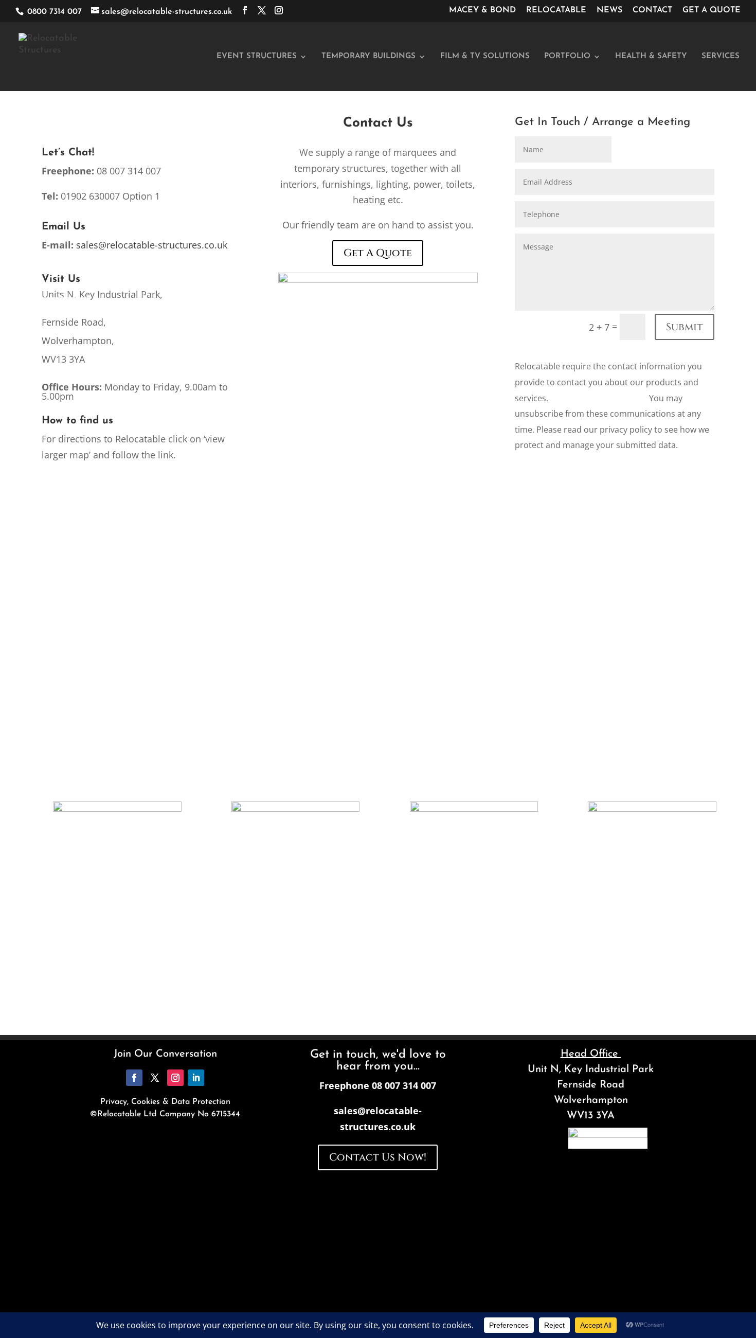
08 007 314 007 (404, 1085)
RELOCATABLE (556, 10)
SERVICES (720, 56)
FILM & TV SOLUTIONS (485, 56)
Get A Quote (378, 253)
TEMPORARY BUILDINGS (368, 56)
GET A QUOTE (711, 10)
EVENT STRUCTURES (257, 56)
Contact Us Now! (377, 1157)
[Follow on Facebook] (134, 1077)
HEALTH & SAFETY (651, 56)
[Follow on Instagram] (175, 1077)
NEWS (609, 10)
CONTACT (652, 10)
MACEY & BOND (482, 10)
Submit (684, 327)
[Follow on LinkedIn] (196, 1077)
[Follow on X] (155, 1077)
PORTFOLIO (567, 56)
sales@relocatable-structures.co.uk (151, 245)
